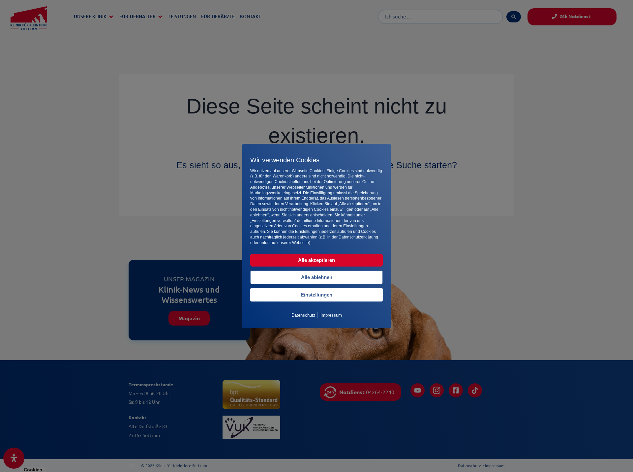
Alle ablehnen (316, 277)
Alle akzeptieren (316, 260)
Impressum (331, 315)
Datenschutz (303, 315)
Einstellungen (316, 295)
